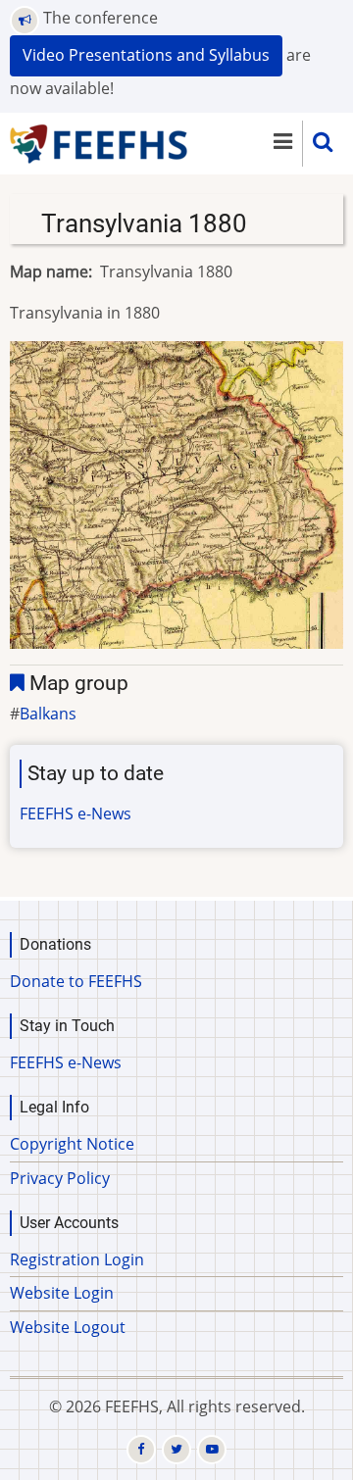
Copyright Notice (72, 1144)
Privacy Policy (60, 1178)
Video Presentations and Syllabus (146, 55)
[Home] (99, 142)
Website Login (62, 1293)
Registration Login (77, 1259)
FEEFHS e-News (75, 813)
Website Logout (68, 1327)
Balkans (48, 713)
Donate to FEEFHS (76, 981)
